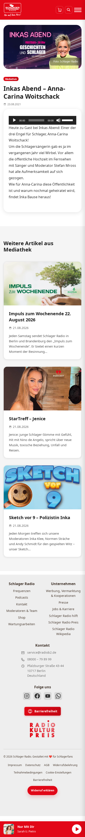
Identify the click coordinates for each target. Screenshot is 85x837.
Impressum (15, 765)
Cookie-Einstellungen (58, 772)
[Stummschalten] (58, 120)
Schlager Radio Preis (63, 622)
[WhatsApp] (58, 696)
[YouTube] (48, 696)
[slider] (68, 120)
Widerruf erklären (42, 790)
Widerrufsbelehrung (65, 765)
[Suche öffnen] (68, 10)
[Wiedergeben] (14, 120)
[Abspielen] (77, 829)
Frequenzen (22, 591)
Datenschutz (33, 765)
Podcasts (21, 597)
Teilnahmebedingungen (28, 772)
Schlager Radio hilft (63, 616)
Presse (63, 602)
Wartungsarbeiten (21, 624)
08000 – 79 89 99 (39, 659)
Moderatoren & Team (21, 611)
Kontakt (21, 604)
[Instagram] (27, 696)
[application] (42, 120)
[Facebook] (37, 696)
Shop (22, 617)
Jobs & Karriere (63, 609)
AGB (46, 765)
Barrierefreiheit (45, 711)
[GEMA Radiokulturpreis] (42, 729)
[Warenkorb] (59, 10)
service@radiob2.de (41, 652)
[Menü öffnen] (78, 10)
